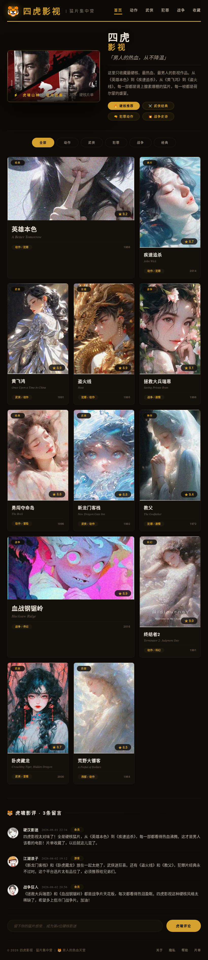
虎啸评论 (183, 925)
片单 (197, 950)
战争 (181, 9)
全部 (43, 142)
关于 (159, 950)
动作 (134, 9)
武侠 (150, 9)
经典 (164, 142)
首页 (118, 9)
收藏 (197, 9)
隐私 (172, 950)
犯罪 (165, 9)
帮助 (185, 950)
